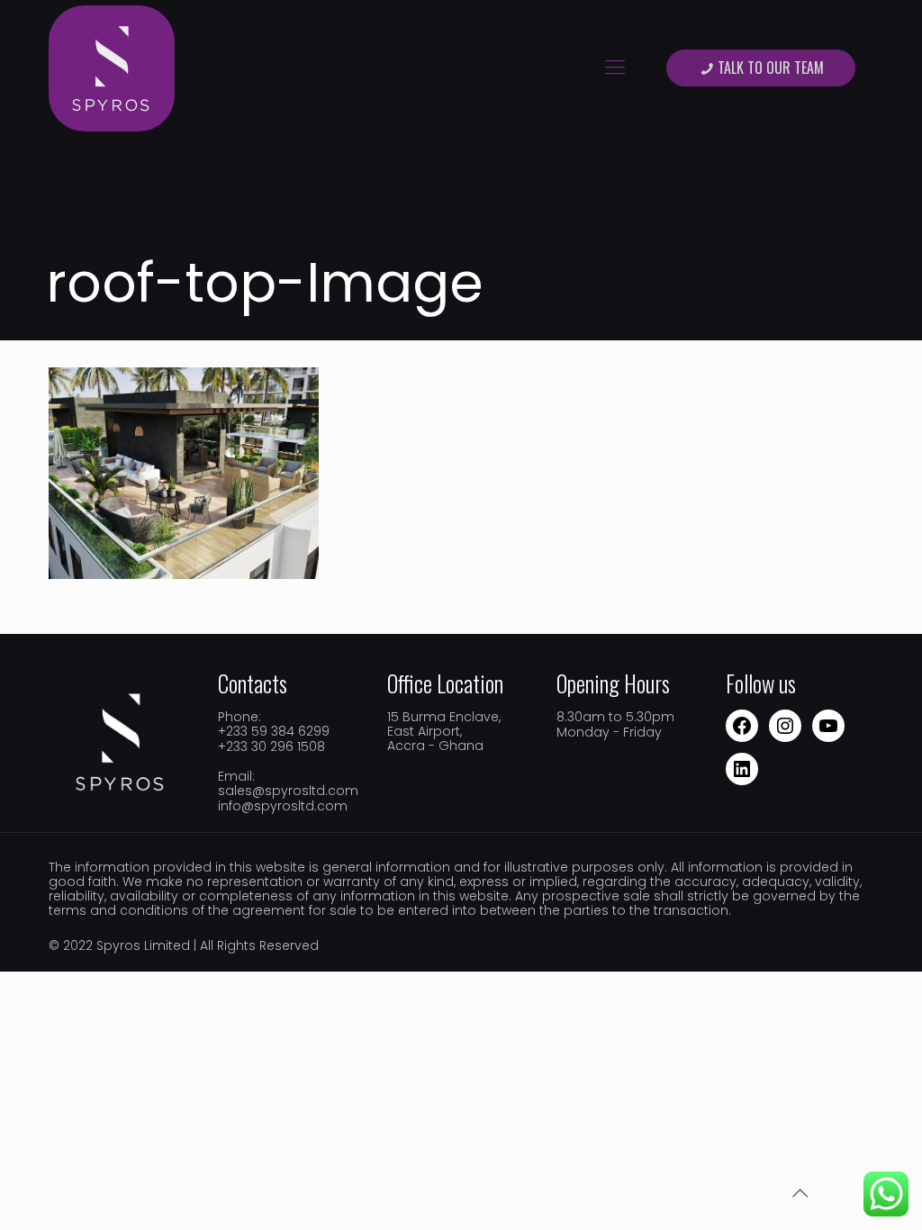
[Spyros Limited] (112, 67)
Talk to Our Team (771, 67)
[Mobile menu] (615, 67)
